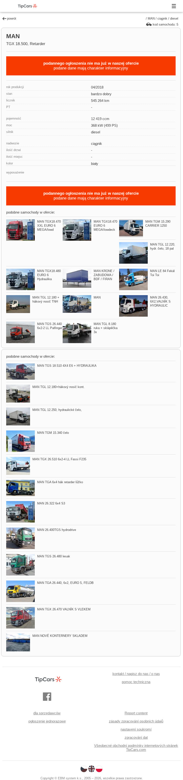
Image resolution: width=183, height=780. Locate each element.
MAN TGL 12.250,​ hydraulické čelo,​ (57, 410)
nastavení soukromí (136, 729)
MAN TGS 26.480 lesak (53, 556)
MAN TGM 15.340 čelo (53, 432)
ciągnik (162, 18)
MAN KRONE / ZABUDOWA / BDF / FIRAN (104, 275)
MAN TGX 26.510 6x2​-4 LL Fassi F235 (59, 459)
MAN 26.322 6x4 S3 (51, 503)
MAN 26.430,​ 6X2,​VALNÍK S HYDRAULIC (160, 301)
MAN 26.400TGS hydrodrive (56, 530)
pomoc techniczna (136, 682)
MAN (151, 18)
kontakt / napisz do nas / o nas (136, 674)
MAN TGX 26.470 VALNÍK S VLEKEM (64, 609)
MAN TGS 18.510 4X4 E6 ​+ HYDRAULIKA (67, 365)
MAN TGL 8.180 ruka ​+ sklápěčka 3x (105, 328)
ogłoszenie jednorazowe (47, 721)
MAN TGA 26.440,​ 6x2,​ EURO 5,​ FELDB (65, 583)
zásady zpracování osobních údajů (136, 721)
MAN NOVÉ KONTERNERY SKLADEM (59, 636)
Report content (136, 713)
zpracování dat (136, 737)
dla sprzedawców (47, 713)
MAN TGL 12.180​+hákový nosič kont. (58, 387)
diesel (174, 18)
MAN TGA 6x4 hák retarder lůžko (60, 482)
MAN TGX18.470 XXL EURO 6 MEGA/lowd (49, 225)
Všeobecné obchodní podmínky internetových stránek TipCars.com (136, 747)
